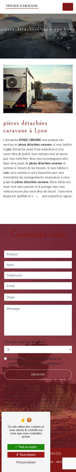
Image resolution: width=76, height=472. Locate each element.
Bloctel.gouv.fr (54, 437)
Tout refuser (27, 454)
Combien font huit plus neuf (24, 342)
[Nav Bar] (68, 7)
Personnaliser (26, 462)
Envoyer (38, 374)
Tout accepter (27, 447)
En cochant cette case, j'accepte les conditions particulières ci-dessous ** (36, 361)
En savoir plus (47, 206)
